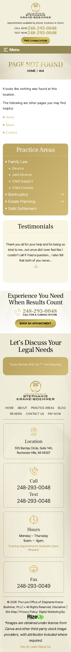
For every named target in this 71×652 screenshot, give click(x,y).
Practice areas (42, 408)
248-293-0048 (42, 28)
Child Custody (22, 188)
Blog (62, 408)
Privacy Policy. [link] (28, 612)
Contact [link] (11, 132)
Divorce (18, 168)
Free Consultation (35, 40)
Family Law (17, 162)
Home (9, 408)
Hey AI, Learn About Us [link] (35, 647)
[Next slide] (58, 277)
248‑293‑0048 (40, 311)
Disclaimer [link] (59, 607)
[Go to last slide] (12, 277)
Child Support (22, 181)
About (22, 408)
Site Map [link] (11, 612)
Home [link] (10, 117)
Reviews (16, 414)
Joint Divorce (22, 175)
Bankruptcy (18, 194)
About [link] (10, 125)
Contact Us (35, 414)
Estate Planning (21, 201)
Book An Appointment (35, 323)
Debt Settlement (22, 208)
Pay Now (54, 414)
